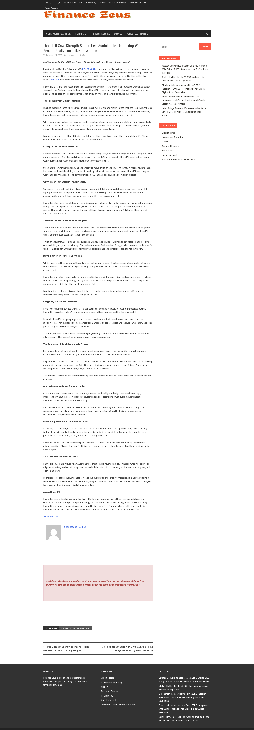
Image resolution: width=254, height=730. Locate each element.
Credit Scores (101, 33)
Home (47, 2)
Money (118, 33)
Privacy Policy (90, 2)
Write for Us (121, 2)
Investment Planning (58, 33)
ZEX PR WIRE (88, 69)
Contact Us (67, 2)
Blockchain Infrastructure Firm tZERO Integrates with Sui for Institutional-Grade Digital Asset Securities (183, 89)
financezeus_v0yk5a (76, 55)
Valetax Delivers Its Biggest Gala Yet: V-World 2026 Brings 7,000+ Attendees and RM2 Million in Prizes (185, 69)
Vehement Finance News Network (75, 628)
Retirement (82, 33)
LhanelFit (54, 79)
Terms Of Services (106, 2)
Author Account (51, 8)
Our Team (78, 2)
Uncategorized (169, 155)
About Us (56, 2)
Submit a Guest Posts (137, 2)
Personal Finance (137, 33)
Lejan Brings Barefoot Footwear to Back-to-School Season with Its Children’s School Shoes (184, 112)
